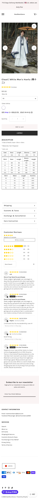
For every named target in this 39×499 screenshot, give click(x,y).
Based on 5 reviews (10, 237)
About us (4, 429)
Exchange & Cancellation (15, 216)
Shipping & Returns (8, 434)
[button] (6, 87)
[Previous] (5, 48)
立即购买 (20, 133)
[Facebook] (2, 488)
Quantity (4, 119)
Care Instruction (11, 221)
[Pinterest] (5, 488)
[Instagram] (8, 488)
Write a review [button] (19, 240)
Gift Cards (5, 432)
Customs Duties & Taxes (10, 437)
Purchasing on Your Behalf (10, 439)
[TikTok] (12, 488)
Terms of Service (7, 445)
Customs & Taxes (11, 211)
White (3, 108)
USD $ (10, 466)
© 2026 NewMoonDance (9, 497)
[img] (14, 272)
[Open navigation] (4, 14)
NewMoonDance (19, 14)
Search (4, 426)
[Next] (34, 48)
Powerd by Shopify (22, 497)
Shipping (8, 205)
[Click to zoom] (34, 26)
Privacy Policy (6, 442)
